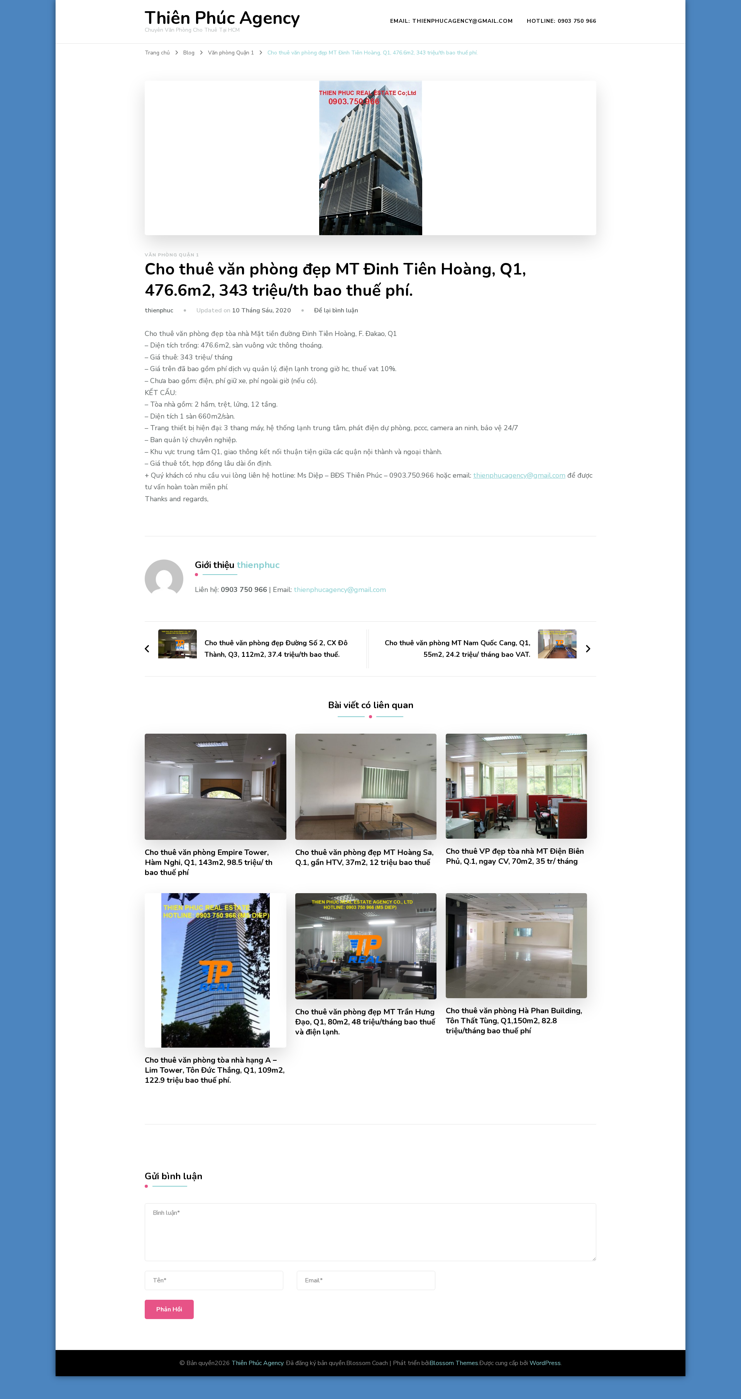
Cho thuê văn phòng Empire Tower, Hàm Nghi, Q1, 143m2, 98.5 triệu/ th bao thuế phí (208, 863)
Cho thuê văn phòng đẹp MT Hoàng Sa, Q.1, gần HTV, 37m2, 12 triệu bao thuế (364, 858)
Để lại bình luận (336, 310)
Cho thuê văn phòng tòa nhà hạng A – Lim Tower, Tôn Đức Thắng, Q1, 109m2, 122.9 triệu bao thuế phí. (214, 1070)
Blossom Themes (454, 1363)
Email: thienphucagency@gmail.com (451, 21)
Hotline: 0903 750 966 (561, 21)
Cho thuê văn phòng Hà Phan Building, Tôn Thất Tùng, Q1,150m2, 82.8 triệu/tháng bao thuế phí (514, 1021)
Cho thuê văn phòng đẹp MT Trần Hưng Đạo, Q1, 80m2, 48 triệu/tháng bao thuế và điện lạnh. (365, 1022)
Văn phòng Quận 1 (172, 255)
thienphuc (159, 310)
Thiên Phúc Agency (222, 18)
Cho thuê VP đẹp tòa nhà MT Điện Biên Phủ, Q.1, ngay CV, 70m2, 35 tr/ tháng (515, 856)
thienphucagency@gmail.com (519, 475)
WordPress (545, 1363)
